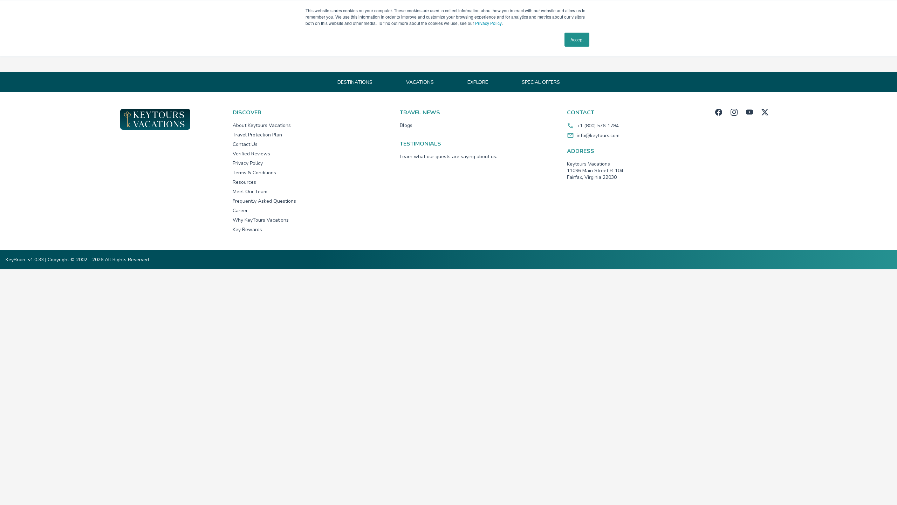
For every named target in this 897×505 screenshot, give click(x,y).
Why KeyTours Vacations (261, 220)
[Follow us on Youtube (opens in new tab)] (749, 112)
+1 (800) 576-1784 (598, 125)
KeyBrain (15, 259)
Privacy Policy (488, 23)
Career (240, 210)
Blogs (406, 125)
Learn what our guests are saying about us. (448, 156)
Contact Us (245, 144)
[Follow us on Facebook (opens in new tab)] (718, 112)
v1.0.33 (36, 259)
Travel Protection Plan (257, 135)
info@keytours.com (598, 135)
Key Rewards (247, 229)
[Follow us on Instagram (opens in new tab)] (734, 112)
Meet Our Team (250, 191)
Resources (244, 182)
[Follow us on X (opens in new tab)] (764, 112)
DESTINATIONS (354, 82)
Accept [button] (576, 39)
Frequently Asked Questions (264, 201)
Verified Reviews (251, 153)
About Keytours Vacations (262, 125)
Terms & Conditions (254, 172)
